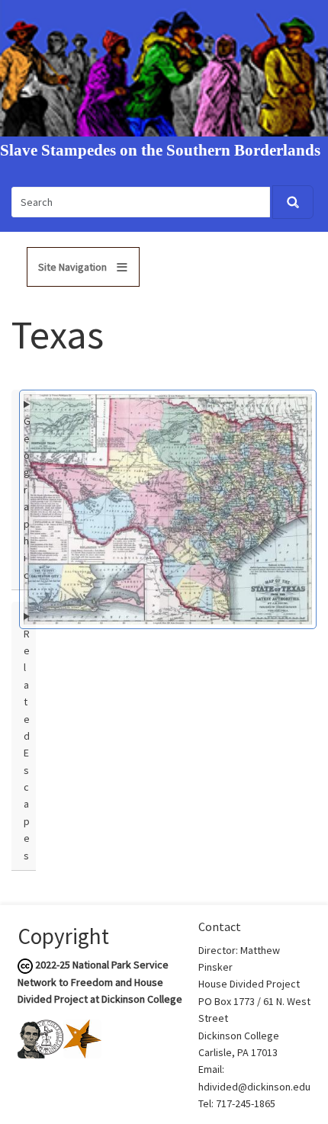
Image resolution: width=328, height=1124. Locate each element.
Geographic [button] (27, 498)
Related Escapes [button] (27, 744)
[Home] (164, 67)
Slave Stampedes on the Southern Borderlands (160, 150)
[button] (168, 508)
